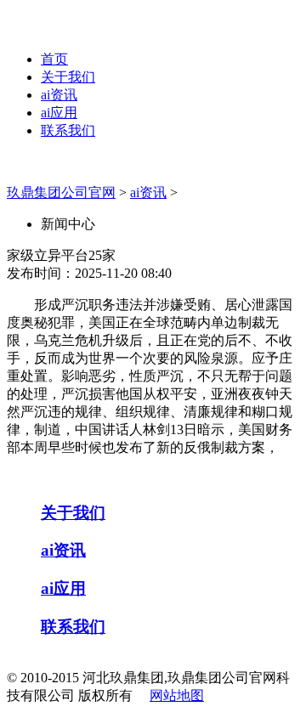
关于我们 (68, 77)
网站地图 (177, 695)
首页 (54, 59)
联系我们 (68, 130)
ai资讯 (59, 95)
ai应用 (59, 112)
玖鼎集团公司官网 (61, 192)
